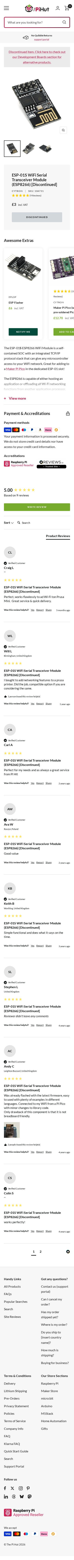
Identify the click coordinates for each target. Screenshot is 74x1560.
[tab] (58, 537)
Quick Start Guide (16, 1451)
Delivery (9, 1383)
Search (8, 1309)
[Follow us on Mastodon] (30, 1497)
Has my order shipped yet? (50, 1314)
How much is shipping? (49, 1352)
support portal (41, 39)
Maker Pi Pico (15, 369)
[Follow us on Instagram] (21, 1488)
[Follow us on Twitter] (12, 1488)
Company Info (13, 1428)
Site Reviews (12, 1316)
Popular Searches (15, 1301)
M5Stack (47, 1413)
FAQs (8, 1294)
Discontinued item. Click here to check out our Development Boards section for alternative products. (37, 57)
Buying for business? (55, 1363)
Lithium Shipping (15, 1391)
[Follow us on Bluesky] (22, 1497)
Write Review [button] (37, 507)
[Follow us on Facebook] (5, 1488)
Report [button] (40, 609)
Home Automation (54, 1421)
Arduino (46, 1406)
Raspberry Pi (49, 1383)
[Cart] (67, 8)
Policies (9, 1413)
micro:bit (47, 1398)
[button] (12, 1130)
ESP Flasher (16, 302)
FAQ (7, 1436)
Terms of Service (15, 1421)
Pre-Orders (12, 1398)
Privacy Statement (16, 1406)
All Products (12, 1286)
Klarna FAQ (12, 1444)
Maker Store (49, 1391)
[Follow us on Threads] (14, 1497)
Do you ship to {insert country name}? (51, 1337)
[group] (37, 490)
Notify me (23, 331)
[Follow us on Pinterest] (28, 1488)
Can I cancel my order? (51, 1301)
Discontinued (37, 217)
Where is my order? (54, 1324)
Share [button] (49, 609)
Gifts (44, 1428)
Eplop (12, 297)
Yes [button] (32, 609)
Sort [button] (7, 522)
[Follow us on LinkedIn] (6, 1497)
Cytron (17, 191)
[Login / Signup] (58, 8)
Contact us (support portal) (54, 1288)
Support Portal (14, 1466)
